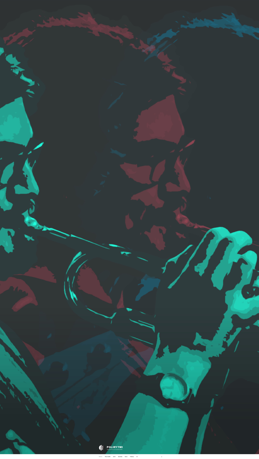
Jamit (114, 456)
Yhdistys (132, 456)
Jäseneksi (120, 456)
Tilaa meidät (107, 456)
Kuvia (126, 456)
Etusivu (100, 456)
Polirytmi (115, 447)
